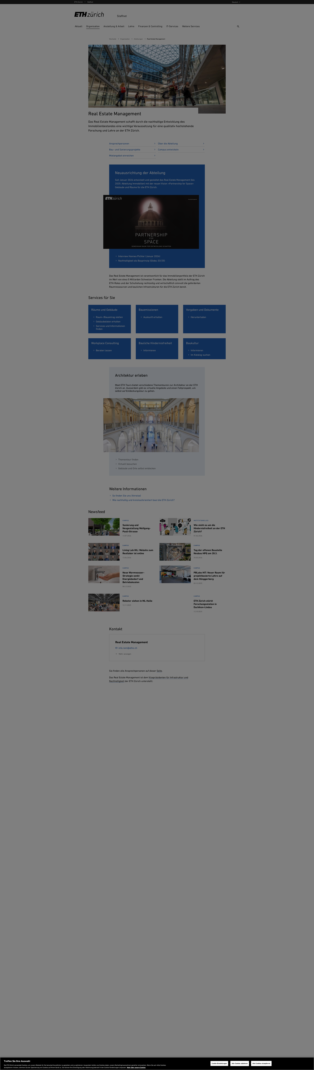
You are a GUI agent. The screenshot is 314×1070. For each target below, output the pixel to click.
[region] (157, 1063)
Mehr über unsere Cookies (136, 1067)
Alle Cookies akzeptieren (261, 1063)
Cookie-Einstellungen (219, 1063)
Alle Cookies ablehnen (240, 1063)
